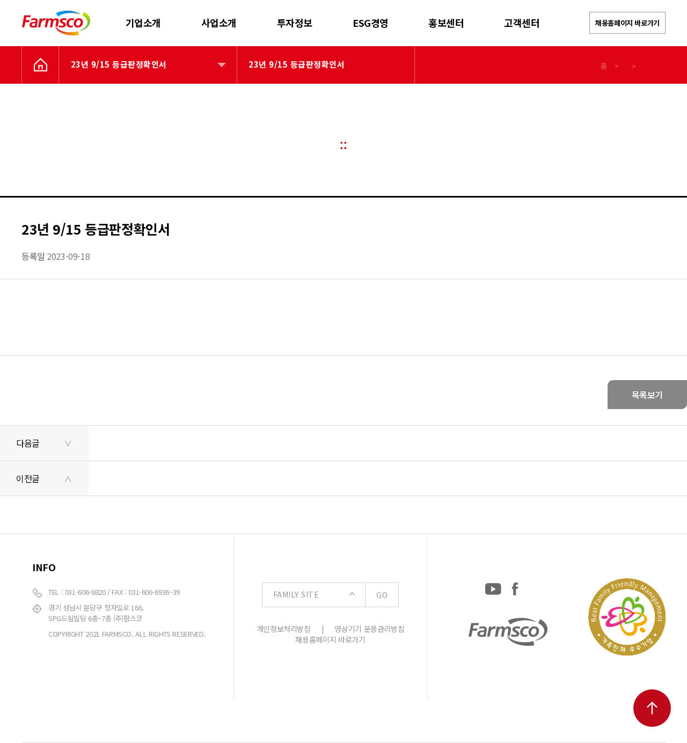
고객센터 (521, 23)
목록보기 (647, 394)
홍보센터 (446, 23)
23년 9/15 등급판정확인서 (119, 64)
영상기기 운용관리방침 (369, 628)
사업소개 (219, 23)
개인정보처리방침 (284, 628)
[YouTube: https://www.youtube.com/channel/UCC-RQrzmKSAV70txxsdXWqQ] (493, 586)
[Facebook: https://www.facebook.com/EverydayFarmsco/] (515, 586)
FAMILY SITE (330, 594)
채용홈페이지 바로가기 (627, 23)
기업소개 (143, 23)
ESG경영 (371, 23)
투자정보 (294, 23)
